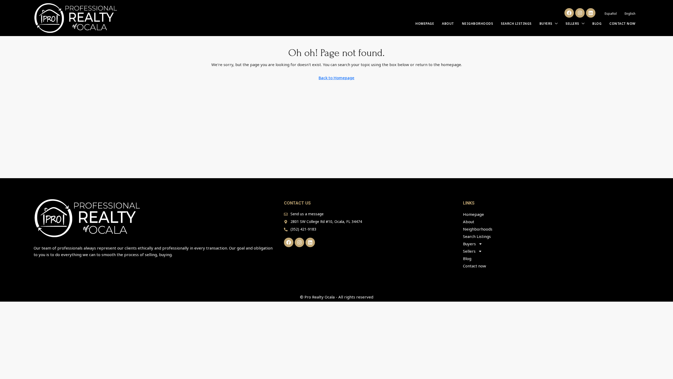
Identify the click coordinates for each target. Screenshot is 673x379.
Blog (596, 23)
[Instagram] (580, 13)
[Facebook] (569, 13)
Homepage (424, 23)
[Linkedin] (590, 13)
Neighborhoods (477, 23)
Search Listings (516, 23)
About (448, 23)
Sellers (572, 23)
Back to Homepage (336, 77)
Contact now (622, 23)
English (630, 13)
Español (611, 13)
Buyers (545, 23)
